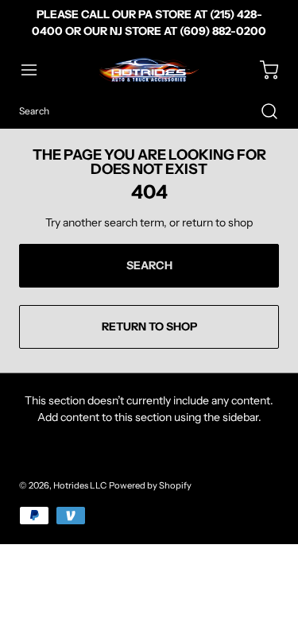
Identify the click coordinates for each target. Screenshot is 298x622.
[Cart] (261, 69)
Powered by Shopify (150, 485)
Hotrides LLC (79, 485)
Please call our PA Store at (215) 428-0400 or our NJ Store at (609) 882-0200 (149, 22)
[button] (36, 69)
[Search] (261, 111)
